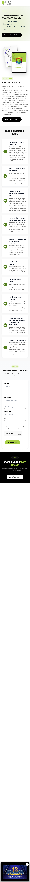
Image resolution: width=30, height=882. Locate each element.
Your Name (7, 383)
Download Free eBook (10, 35)
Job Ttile (6, 390)
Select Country (8, 411)
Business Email (8, 397)
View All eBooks (14, 477)
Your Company (8, 404)
